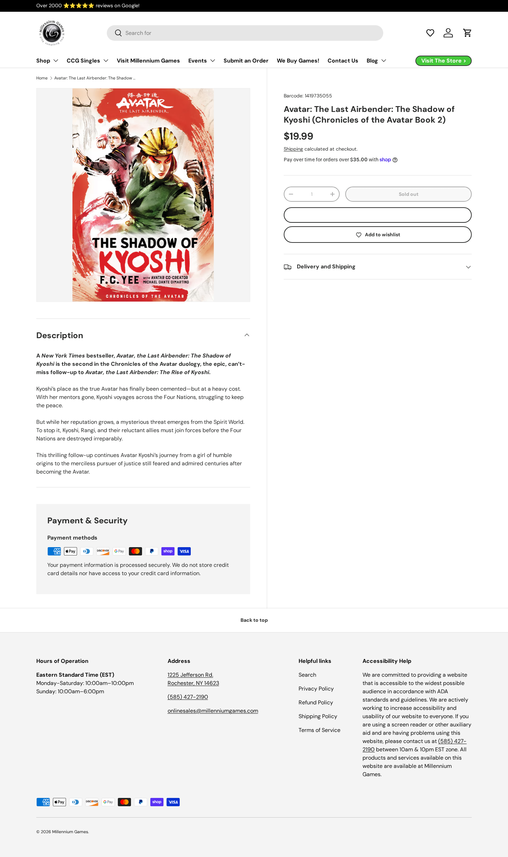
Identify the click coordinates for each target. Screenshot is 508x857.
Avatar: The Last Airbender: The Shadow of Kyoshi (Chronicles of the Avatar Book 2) (95, 78)
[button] (430, 32)
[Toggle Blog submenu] (383, 60)
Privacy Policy (316, 688)
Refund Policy (316, 702)
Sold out (408, 194)
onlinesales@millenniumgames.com (213, 710)
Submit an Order (246, 60)
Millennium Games (70, 832)
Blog (372, 60)
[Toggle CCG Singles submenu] (106, 60)
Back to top (254, 620)
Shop (43, 60)
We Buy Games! (298, 60)
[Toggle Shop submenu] (55, 60)
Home (42, 78)
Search (307, 674)
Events (197, 60)
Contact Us (343, 60)
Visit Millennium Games (148, 60)
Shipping (293, 149)
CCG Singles (83, 60)
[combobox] (245, 33)
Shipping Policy (318, 716)
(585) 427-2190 (188, 697)
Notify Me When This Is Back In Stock (378, 215)
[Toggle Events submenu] (212, 60)
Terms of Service (319, 730)
